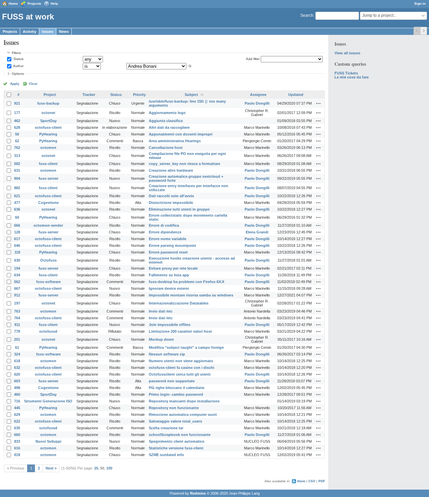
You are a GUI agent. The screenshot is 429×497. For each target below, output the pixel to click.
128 (17, 232)
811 (17, 325)
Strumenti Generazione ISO (48, 401)
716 (17, 401)
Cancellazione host (166, 148)
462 (17, 121)
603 (17, 381)
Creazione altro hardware (171, 170)
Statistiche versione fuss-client (176, 448)
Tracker (88, 95)
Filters (16, 53)
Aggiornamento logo (167, 113)
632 (17, 368)
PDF (321, 481)
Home (13, 3)
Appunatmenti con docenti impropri (180, 134)
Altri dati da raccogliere (169, 127)
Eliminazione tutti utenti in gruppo (179, 209)
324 (17, 354)
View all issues (347, 53)
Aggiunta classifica (166, 121)
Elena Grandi (257, 232)
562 (17, 282)
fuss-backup (48, 103)
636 (17, 209)
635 (17, 428)
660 (17, 435)
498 (17, 388)
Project (50, 95)
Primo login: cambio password (176, 394)
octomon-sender (48, 225)
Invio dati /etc (161, 311)
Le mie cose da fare (351, 77)
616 (17, 448)
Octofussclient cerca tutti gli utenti (179, 374)
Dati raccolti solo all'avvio (171, 196)
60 (17, 217)
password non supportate (172, 381)
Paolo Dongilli (257, 103)
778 (17, 331)
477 (17, 203)
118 (17, 252)
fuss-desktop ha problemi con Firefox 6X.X (186, 282)
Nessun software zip (167, 354)
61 (17, 347)
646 (17, 245)
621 (17, 196)
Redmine (198, 493)
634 (17, 275)
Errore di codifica (164, 225)
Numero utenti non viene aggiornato (181, 361)
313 (17, 156)
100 (109, 468)
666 (17, 225)
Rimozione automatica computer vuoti (183, 414)
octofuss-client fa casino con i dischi (181, 368)
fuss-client (48, 164)
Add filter (253, 59)
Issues (47, 32)
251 (17, 339)
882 (17, 188)
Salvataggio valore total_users (175, 421)
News (64, 32)
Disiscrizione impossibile (171, 203)
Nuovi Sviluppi (48, 441)
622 (17, 421)
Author (17, 66)
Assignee (258, 95)
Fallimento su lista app (169, 275)
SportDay (48, 121)
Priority (139, 95)
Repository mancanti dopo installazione (184, 401)
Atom (301, 481)
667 (17, 288)
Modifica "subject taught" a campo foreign (186, 347)
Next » (51, 468)
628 (17, 127)
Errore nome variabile (167, 239)
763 (17, 311)
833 (17, 441)
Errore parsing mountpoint (172, 245)
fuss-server (48, 178)
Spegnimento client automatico (176, 441)
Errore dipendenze (165, 232)
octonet (48, 113)
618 (17, 361)
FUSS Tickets (346, 73)
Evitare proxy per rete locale (173, 268)
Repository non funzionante (174, 408)
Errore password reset (168, 252)
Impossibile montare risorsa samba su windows (191, 295)
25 (96, 468)
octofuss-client (48, 127)
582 (17, 164)
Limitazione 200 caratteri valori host (180, 331)
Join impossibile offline (169, 325)
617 (17, 239)
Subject (191, 95)
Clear (33, 84)
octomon (48, 148)
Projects (34, 3)
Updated (295, 95)
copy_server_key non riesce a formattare (184, 164)
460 (17, 394)
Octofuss (48, 260)
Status (17, 59)
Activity (29, 32)
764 (17, 318)
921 (17, 103)
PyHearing (48, 134)
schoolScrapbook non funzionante (179, 435)
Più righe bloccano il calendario (176, 388)
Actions (318, 103)
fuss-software (48, 282)
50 (17, 134)
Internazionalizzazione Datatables (178, 303)
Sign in (420, 3)
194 (17, 268)
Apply (14, 84)
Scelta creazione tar (166, 428)
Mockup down (161, 339)
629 (17, 414)
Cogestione (48, 203)
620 (17, 374)
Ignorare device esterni (169, 288)
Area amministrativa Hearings (175, 141)
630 (17, 260)
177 (17, 113)
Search (306, 15)
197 (17, 303)
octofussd (48, 331)
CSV (311, 481)
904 (17, 178)
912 (17, 295)
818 (17, 455)
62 (17, 141)
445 (17, 408)
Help (54, 3)
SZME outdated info (166, 455)
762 (17, 148)
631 (17, 170)
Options (18, 73)
